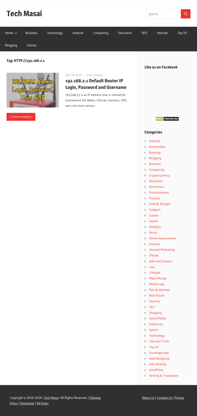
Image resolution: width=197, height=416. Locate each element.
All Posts (42, 403)
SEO (144, 33)
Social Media (157, 318)
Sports (153, 330)
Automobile (157, 147)
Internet (162, 33)
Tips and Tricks (159, 341)
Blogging (11, 45)
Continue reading (19, 116)
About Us (148, 398)
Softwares (156, 324)
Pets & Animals (159, 290)
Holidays (155, 227)
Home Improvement (162, 238)
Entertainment (159, 192)
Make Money (157, 278)
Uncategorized (159, 353)
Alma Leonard (94, 75)
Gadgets (154, 210)
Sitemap (95, 398)
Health (153, 221)
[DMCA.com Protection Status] (167, 120)
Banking (154, 152)
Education (125, 33)
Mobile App (156, 284)
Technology (55, 33)
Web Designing (159, 358)
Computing (100, 33)
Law (152, 267)
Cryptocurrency (159, 175)
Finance (154, 198)
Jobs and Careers (160, 261)
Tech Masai (24, 13)
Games (31, 45)
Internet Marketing (162, 250)
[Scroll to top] (190, 409)
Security (154, 301)
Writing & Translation (164, 375)
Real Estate (156, 295)
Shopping (155, 313)
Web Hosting (157, 364)
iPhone (153, 255)
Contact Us (164, 398)
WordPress (156, 370)
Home (9, 33)
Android (78, 33)
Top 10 (182, 33)
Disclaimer (27, 403)
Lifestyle (154, 272)
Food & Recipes (159, 204)
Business (31, 33)
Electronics (156, 187)
